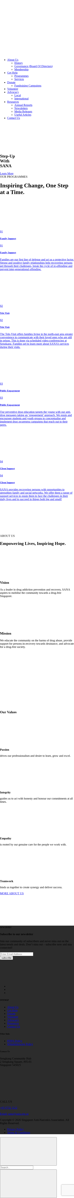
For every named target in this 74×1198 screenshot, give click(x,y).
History (18, 62)
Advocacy (13, 92)
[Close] (28, 1151)
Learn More (6, 173)
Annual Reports (23, 105)
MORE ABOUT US (12, 893)
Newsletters (21, 108)
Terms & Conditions (18, 1132)
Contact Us (13, 117)
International (21, 98)
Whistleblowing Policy (20, 1044)
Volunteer (12, 88)
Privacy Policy (15, 1129)
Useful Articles (22, 114)
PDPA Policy (14, 1040)
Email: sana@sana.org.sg (14, 1113)
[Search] (27, 53)
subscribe (6, 958)
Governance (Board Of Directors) (33, 66)
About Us (12, 59)
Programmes (21, 75)
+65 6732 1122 (8, 1107)
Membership (21, 69)
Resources (13, 101)
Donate (11, 82)
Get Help (12, 72)
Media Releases (23, 111)
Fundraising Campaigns (27, 85)
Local (17, 95)
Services (19, 79)
